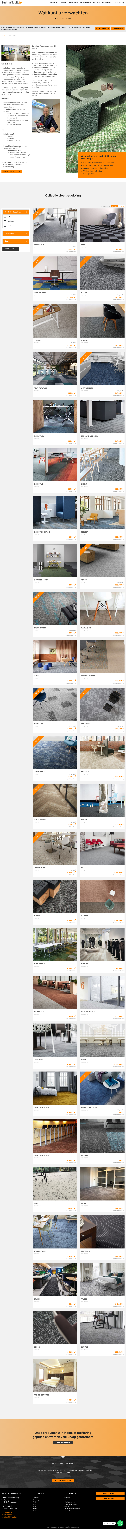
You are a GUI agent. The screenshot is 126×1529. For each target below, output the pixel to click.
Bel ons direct (118, 28)
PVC (8, 217)
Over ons (96, 3)
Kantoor (35, 1511)
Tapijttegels (36, 1500)
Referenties (107, 3)
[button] (120, 1523)
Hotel (34, 1506)
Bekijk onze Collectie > (63, 18)
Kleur (7, 241)
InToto (66, 1527)
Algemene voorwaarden (72, 1508)
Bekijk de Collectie (11, 171)
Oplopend (114, 206)
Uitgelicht (73, 3)
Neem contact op (102, 28)
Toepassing (9, 233)
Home (3, 35)
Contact (117, 3)
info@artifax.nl (6, 1515)
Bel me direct (110, 1498)
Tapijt (9, 225)
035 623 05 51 (7, 1512)
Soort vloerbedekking (13, 212)
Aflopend (121, 206)
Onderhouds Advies (70, 1504)
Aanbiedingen (85, 3)
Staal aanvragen (69, 1502)
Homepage (54, 3)
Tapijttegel (11, 221)
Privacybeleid (68, 1511)
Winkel (35, 1508)
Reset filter (10, 249)
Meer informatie (63, 1443)
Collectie (63, 3)
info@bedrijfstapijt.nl (9, 1517)
